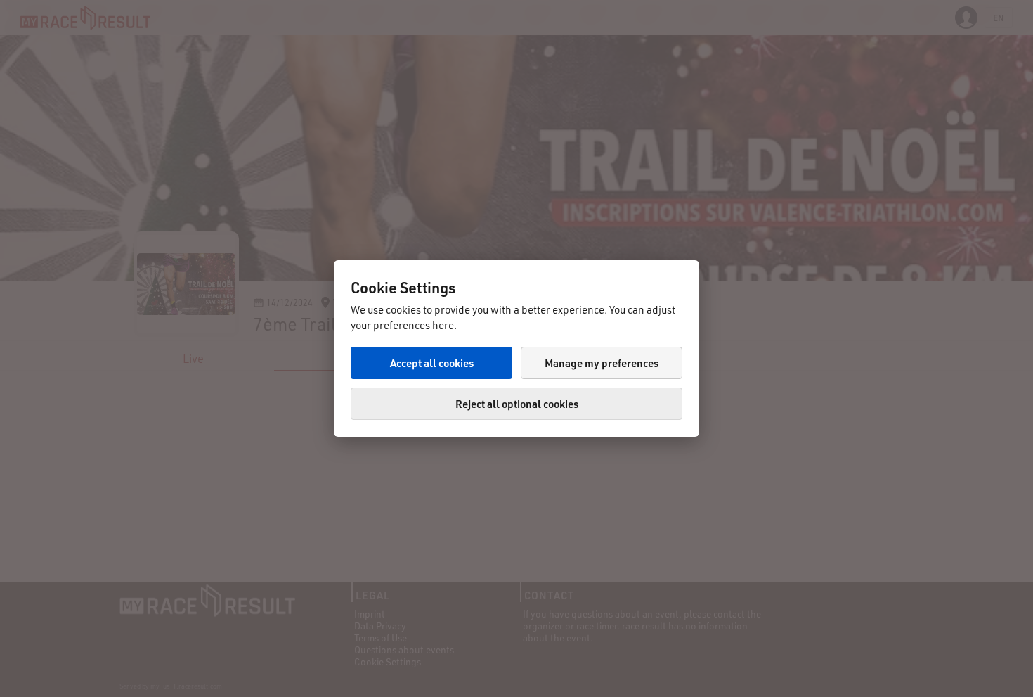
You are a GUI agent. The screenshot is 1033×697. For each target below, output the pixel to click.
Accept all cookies (432, 363)
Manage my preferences (601, 363)
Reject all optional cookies (516, 404)
